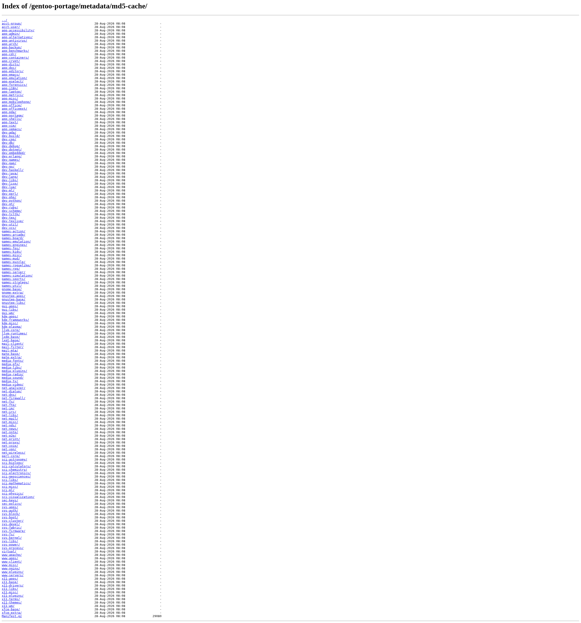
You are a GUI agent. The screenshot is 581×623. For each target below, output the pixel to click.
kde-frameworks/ (15, 319)
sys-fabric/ (12, 527)
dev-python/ (12, 200)
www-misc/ (10, 565)
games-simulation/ (17, 275)
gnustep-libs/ (13, 302)
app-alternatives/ (17, 37)
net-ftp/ (9, 405)
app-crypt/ (11, 61)
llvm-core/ (11, 330)
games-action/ (13, 231)
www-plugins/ (13, 572)
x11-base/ (10, 582)
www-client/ (12, 561)
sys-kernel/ (12, 537)
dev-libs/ (10, 180)
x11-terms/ (11, 599)
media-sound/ (13, 377)
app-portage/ (13, 115)
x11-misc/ (10, 592)
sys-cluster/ (13, 520)
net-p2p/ (9, 435)
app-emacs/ (11, 74)
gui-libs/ (10, 309)
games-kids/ (12, 251)
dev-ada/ (9, 132)
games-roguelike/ (16, 265)
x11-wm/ (8, 606)
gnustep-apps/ (13, 296)
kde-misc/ (10, 323)
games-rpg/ (11, 268)
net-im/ (8, 408)
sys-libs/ (10, 541)
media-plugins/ (14, 371)
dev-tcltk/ (11, 214)
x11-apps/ (10, 578)
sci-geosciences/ (16, 476)
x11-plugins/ (13, 595)
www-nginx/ (11, 568)
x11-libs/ (10, 589)
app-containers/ (15, 57)
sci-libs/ (10, 480)
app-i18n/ (10, 88)
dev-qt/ (8, 204)
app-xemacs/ (12, 129)
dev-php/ (9, 197)
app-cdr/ (9, 54)
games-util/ (12, 285)
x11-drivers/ (13, 585)
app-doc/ (9, 67)
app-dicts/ (11, 64)
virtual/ (9, 551)
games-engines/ (14, 245)
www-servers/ (13, 575)
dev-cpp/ (9, 139)
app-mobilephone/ (16, 102)
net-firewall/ (13, 398)
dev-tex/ (9, 217)
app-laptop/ (12, 91)
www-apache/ (12, 554)
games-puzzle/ (13, 262)
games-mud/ (11, 258)
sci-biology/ (13, 463)
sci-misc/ (10, 486)
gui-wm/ (8, 313)
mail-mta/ (10, 350)
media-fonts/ (13, 360)
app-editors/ (13, 71)
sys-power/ (11, 544)
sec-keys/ (10, 500)
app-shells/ (12, 119)
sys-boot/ (10, 517)
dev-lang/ (10, 176)
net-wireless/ (13, 452)
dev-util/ (10, 224)
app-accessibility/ (18, 30)
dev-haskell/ (13, 170)
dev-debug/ (11, 146)
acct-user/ (11, 27)
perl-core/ (11, 456)
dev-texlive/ (13, 221)
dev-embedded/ (13, 153)
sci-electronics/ (16, 473)
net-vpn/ (9, 449)
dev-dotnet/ (12, 149)
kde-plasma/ (12, 326)
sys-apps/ (10, 507)
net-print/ (11, 439)
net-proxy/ (11, 442)
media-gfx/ (11, 364)
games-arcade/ (13, 234)
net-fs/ (8, 401)
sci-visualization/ (18, 497)
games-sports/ (13, 279)
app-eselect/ (13, 81)
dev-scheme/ (12, 211)
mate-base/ (11, 354)
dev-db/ (8, 142)
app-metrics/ (13, 95)
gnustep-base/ (13, 299)
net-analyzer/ (13, 388)
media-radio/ (13, 374)
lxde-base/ (11, 337)
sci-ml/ (8, 490)
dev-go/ (8, 166)
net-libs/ (10, 415)
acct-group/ (12, 23)
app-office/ (12, 105)
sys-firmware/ (13, 531)
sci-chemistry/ (14, 469)
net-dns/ (9, 394)
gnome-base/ (12, 289)
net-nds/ (9, 425)
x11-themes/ (12, 602)
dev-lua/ (9, 187)
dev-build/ (11, 136)
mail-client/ (13, 343)
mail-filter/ (13, 347)
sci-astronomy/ (14, 459)
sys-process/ (13, 548)
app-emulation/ (14, 78)
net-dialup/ (12, 391)
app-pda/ (9, 112)
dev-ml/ (8, 190)
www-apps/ (10, 558)
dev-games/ (11, 159)
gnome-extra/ (13, 292)
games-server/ (13, 272)
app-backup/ (12, 47)
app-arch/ (10, 44)
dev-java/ (10, 173)
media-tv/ (10, 381)
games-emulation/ (16, 241)
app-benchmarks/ (15, 50)
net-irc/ (9, 411)
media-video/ (13, 384)
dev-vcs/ (9, 228)
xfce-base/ (11, 609)
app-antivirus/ (14, 40)
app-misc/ (10, 98)
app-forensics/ (14, 85)
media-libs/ (12, 367)
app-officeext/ (14, 108)
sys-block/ (11, 514)
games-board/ (13, 238)
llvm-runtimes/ (14, 333)
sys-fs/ (8, 534)
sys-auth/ (10, 510)
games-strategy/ (15, 282)
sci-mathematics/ (16, 483)
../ (4, 20)
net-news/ (10, 428)
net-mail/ (10, 418)
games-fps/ (11, 248)
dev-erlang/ (12, 156)
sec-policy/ (12, 503)
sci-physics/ (13, 493)
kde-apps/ (10, 316)
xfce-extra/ (12, 612)
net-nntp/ (10, 432)
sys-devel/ (11, 524)
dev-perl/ (10, 193)
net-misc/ (10, 422)
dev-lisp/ (10, 183)
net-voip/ (10, 445)
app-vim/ (9, 125)
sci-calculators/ (16, 466)
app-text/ (10, 122)
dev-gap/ (9, 163)
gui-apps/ (10, 306)
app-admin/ (11, 33)
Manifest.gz (12, 616)
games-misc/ (12, 255)
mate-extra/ (12, 357)
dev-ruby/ (10, 207)
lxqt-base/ (11, 340)
